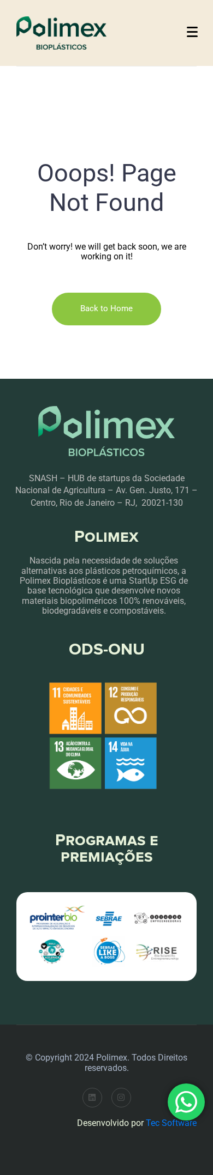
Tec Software (171, 1123)
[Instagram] (121, 1097)
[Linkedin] (92, 1097)
